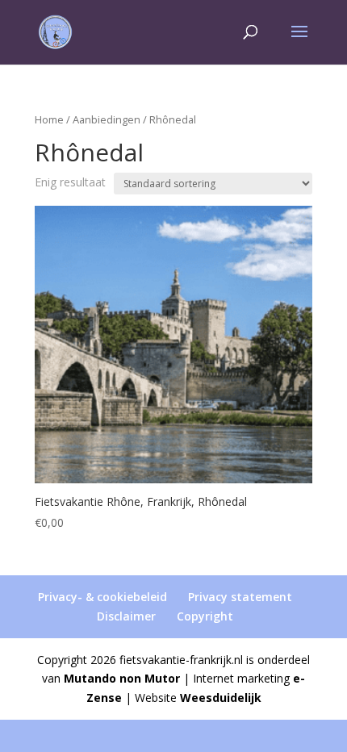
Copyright (205, 616)
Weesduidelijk (220, 697)
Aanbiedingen (106, 119)
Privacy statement (240, 596)
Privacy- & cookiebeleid (102, 596)
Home (49, 119)
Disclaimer (126, 616)
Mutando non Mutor (122, 678)
